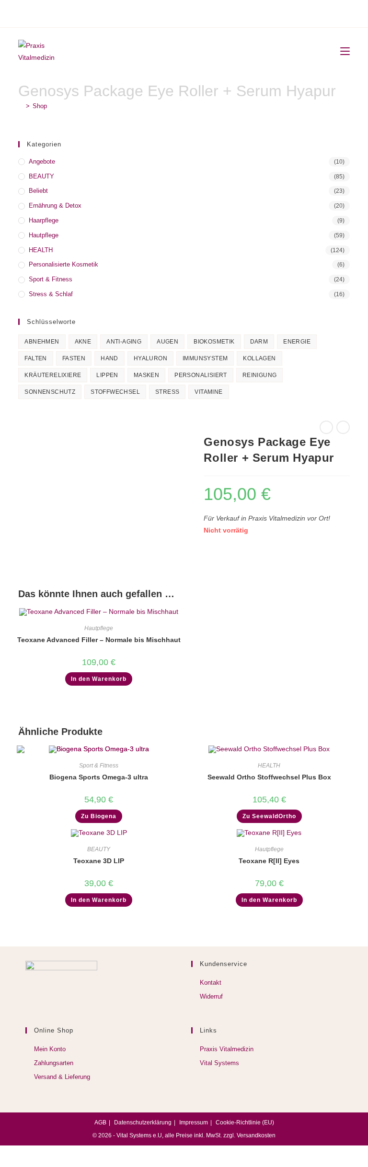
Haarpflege (43, 220)
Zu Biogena (98, 816)
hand (109, 358)
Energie (296, 341)
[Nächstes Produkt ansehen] (343, 427)
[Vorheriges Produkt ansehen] (326, 427)
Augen (167, 341)
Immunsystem (205, 358)
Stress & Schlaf (51, 294)
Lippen (107, 375)
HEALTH (41, 250)
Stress (167, 392)
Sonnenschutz (49, 392)
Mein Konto (50, 1049)
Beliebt (38, 190)
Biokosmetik (214, 341)
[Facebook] (170, 12)
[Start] (20, 106)
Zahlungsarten (53, 1063)
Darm (259, 341)
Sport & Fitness (50, 279)
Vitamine (208, 392)
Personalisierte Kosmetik (63, 264)
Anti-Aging (123, 341)
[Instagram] (182, 12)
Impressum (193, 1122)
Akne (83, 341)
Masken (146, 375)
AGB (100, 1122)
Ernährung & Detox (55, 205)
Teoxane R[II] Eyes (269, 861)
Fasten (73, 358)
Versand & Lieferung (62, 1076)
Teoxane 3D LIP (98, 861)
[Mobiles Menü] (341, 51)
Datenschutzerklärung (143, 1122)
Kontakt (210, 982)
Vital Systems (219, 1063)
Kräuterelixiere (52, 375)
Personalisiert (200, 375)
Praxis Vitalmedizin (226, 1049)
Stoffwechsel (115, 392)
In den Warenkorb (98, 679)
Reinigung (259, 375)
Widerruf (211, 996)
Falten (35, 358)
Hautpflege (43, 235)
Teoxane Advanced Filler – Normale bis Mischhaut (99, 640)
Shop (40, 106)
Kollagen (259, 358)
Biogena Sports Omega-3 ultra (98, 777)
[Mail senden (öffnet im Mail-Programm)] (196, 12)
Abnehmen (41, 341)
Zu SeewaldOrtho (269, 816)
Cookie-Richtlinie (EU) (245, 1122)
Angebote (42, 161)
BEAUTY (41, 176)
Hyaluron (150, 358)
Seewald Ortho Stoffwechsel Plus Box (269, 777)
